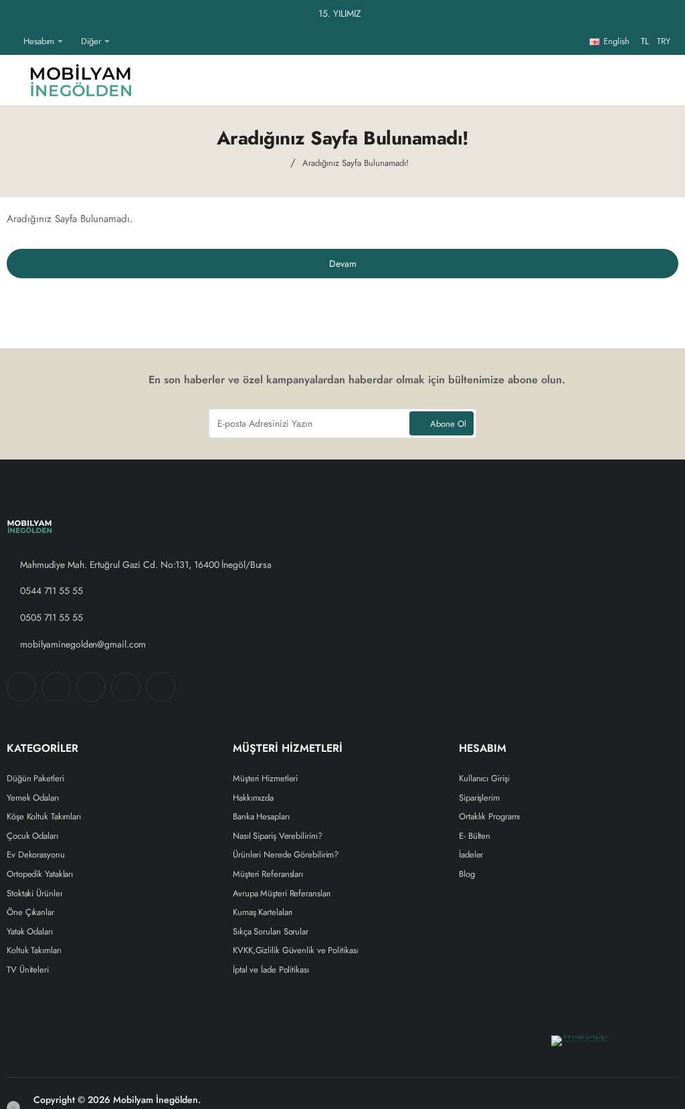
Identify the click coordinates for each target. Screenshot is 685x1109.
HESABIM (482, 749)
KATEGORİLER (42, 749)
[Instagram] (56, 687)
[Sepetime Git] (658, 80)
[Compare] (594, 80)
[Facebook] (21, 687)
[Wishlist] (562, 80)
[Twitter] (91, 687)
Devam (343, 263)
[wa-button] (611, 1055)
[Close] (672, 14)
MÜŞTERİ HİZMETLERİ (287, 749)
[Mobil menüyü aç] (17, 80)
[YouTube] (160, 687)
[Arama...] (626, 80)
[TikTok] (125, 687)
